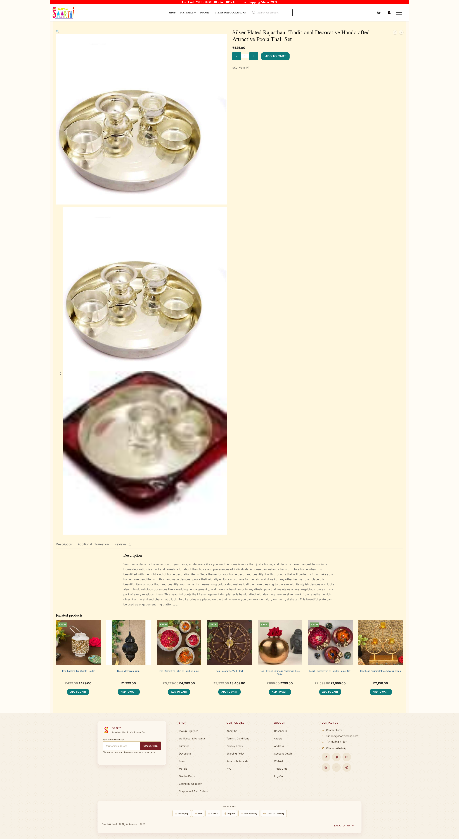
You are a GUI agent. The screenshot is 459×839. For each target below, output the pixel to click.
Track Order (281, 768)
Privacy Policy (234, 746)
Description (64, 544)
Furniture (184, 746)
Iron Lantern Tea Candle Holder (78, 671)
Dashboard (280, 730)
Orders (278, 738)
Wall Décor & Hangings (192, 738)
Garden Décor (187, 776)
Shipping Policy (235, 753)
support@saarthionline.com (342, 735)
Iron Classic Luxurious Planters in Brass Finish (280, 672)
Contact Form (334, 730)
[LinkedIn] (326, 767)
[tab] (64, 544)
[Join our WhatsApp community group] (336, 767)
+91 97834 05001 (337, 742)
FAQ (228, 768)
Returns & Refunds (237, 761)
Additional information (93, 544)
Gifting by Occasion (190, 783)
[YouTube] (346, 757)
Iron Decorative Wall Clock (229, 671)
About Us (231, 730)
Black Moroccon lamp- (128, 671)
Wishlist (278, 761)
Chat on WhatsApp (337, 748)
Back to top (342, 825)
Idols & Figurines (188, 730)
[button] (58, 31)
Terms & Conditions (237, 738)
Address (279, 746)
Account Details (283, 753)
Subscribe (150, 745)
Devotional (185, 753)
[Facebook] (326, 757)
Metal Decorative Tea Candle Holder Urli (330, 671)
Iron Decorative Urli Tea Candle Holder (179, 671)
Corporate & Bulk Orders (193, 791)
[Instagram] (336, 757)
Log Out (279, 776)
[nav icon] (399, 13)
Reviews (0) (123, 544)
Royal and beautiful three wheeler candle (380, 671)
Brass (182, 761)
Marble (183, 768)
